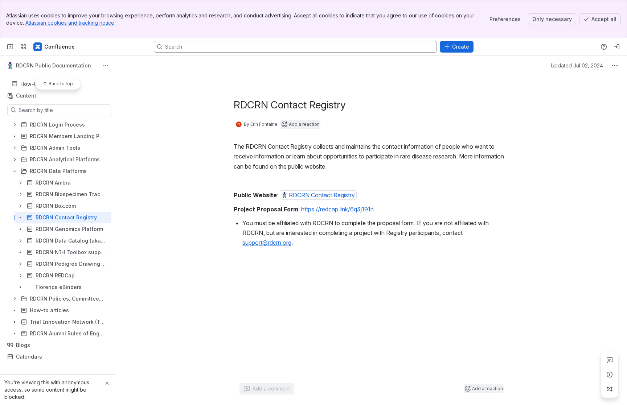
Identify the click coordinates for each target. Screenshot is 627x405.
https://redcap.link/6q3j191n (337, 209)
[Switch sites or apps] (23, 47)
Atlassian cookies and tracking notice (69, 23)
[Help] (604, 47)
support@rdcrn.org (266, 242)
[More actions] (105, 65)
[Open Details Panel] (609, 374)
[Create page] (609, 389)
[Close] (107, 383)
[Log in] (617, 47)
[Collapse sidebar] (10, 47)
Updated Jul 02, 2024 (577, 65)
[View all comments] (609, 360)
